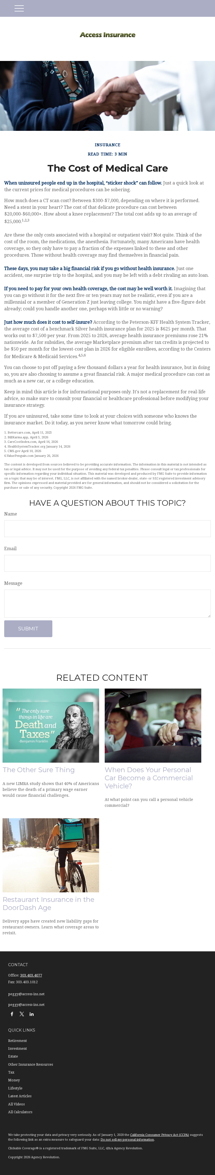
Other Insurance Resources (30, 1065)
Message (13, 583)
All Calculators (20, 1112)
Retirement (17, 1041)
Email (10, 548)
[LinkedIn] (31, 1014)
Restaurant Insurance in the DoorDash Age (48, 903)
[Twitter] (21, 1014)
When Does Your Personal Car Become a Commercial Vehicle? (149, 778)
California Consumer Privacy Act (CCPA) (159, 1135)
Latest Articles (19, 1096)
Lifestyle (15, 1088)
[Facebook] (12, 1014)
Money (14, 1080)
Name (10, 514)
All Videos (16, 1104)
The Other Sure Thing (39, 770)
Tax (11, 1072)
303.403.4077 (31, 975)
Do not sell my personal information (127, 1139)
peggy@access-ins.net (26, 994)
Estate (13, 1056)
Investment (17, 1049)
